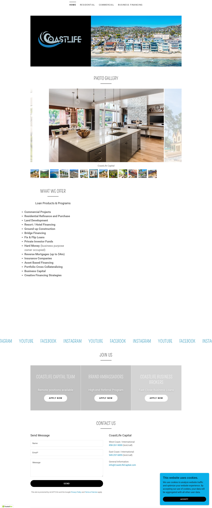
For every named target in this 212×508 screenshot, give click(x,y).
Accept (184, 499)
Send (67, 483)
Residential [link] (87, 5)
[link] (60, 38)
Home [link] (72, 5)
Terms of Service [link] (91, 492)
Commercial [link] (106, 5)
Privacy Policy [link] (76, 492)
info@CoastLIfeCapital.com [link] (122, 465)
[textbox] (66, 443)
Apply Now (55, 398)
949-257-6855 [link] (115, 455)
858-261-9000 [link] (115, 445)
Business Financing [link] (130, 5)
